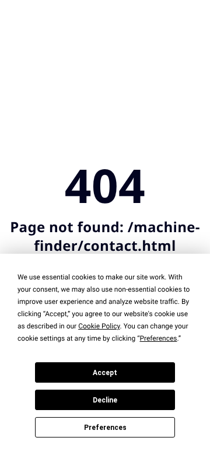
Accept (105, 373)
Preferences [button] (158, 338)
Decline (105, 400)
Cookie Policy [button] (99, 326)
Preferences (105, 428)
